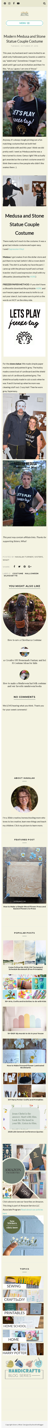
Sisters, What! (18, 1425)
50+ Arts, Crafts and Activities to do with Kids (25, 1001)
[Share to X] (19, 566)
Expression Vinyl (16, 249)
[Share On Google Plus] (30, 566)
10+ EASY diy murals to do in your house (26, 1033)
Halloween (32, 573)
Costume (18, 573)
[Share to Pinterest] (24, 566)
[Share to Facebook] (14, 566)
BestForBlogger (38, 1425)
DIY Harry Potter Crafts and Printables (25, 1100)
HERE (33, 276)
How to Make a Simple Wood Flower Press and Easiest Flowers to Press (24, 908)
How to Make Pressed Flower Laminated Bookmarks (25, 1067)
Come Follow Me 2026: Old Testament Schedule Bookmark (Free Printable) (25, 968)
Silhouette (11, 576)
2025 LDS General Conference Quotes (25, 1132)
